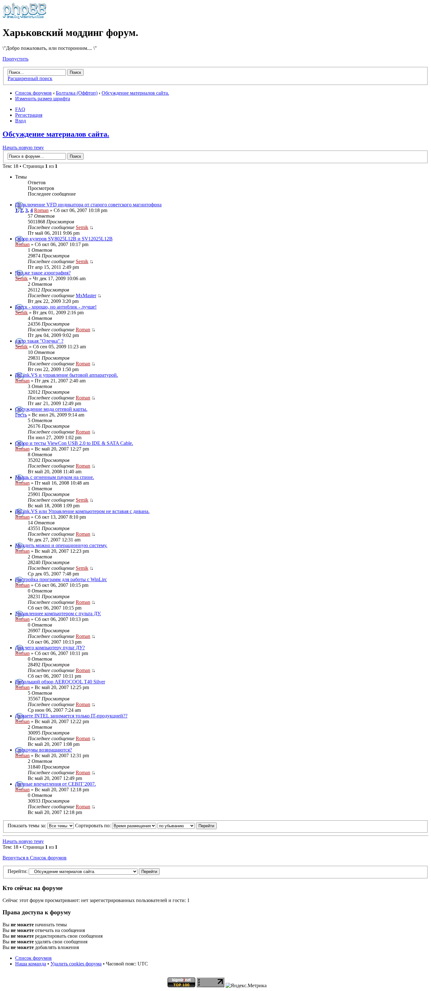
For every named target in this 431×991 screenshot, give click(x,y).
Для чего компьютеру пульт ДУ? (50, 647)
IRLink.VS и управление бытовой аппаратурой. (66, 375)
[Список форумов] (24, 17)
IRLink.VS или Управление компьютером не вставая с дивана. (82, 511)
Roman (41, 210)
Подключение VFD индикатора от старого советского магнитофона (88, 204)
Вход (20, 120)
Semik (82, 227)
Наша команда (30, 963)
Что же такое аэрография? (43, 272)
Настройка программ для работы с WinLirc (61, 579)
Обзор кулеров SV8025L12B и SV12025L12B (64, 238)
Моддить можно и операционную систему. (61, 545)
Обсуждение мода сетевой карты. (51, 409)
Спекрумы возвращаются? (43, 749)
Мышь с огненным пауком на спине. (54, 477)
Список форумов (33, 93)
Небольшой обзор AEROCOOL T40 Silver (60, 681)
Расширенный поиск (30, 78)
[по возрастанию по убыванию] (187, 825)
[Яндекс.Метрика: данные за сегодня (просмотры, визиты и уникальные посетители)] (246, 985)
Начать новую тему (23, 147)
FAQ (20, 109)
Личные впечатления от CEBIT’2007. (55, 784)
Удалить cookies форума (76, 963)
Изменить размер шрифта (42, 98)
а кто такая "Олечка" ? (39, 341)
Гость (21, 414)
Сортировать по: (93, 825)
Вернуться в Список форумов (35, 857)
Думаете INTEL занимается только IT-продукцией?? (71, 715)
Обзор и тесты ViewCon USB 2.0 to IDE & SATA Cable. (74, 443)
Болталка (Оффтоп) (76, 93)
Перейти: (17, 871)
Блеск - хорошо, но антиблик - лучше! (56, 307)
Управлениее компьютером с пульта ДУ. (58, 613)
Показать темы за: (27, 825)
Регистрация (28, 115)
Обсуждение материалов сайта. (135, 93)
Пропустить (15, 59)
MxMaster (86, 295)
